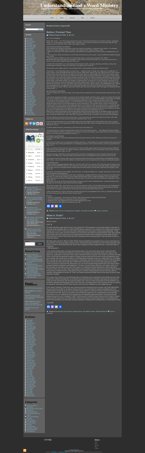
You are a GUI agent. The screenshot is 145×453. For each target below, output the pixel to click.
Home (52, 17)
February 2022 (31, 53)
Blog (82, 17)
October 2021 (30, 56)
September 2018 (31, 62)
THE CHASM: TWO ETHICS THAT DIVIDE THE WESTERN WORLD (35, 270)
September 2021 (31, 58)
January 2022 (30, 54)
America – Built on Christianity (32, 406)
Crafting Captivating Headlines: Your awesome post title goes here (34, 256)
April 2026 (29, 38)
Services (72, 17)
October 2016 (30, 85)
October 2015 (30, 103)
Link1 (70, 449)
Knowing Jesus (31, 423)
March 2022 (30, 51)
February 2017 (31, 78)
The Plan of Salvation (36, 288)
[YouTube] (41, 125)
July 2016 (29, 88)
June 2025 (30, 40)
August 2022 (30, 48)
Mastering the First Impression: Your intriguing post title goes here (34, 265)
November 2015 (31, 101)
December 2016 (31, 82)
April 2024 (29, 43)
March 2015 (30, 112)
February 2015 (31, 114)
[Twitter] (34, 125)
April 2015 (29, 111)
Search (27, 241)
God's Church (30, 419)
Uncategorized (31, 431)
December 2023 (31, 45)
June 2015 (30, 109)
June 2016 (30, 90)
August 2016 (30, 87)
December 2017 (31, 74)
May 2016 (29, 91)
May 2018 (29, 66)
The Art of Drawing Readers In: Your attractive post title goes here (34, 261)
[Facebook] (30, 125)
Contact (92, 17)
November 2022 (31, 46)
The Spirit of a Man (32, 427)
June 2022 (30, 50)
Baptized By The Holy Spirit (35, 408)
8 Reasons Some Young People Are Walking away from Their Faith (34, 275)
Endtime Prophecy (32, 411)
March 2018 (30, 69)
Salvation (29, 424)
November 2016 (31, 83)
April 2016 (29, 93)
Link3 (77, 449)
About (61, 17)
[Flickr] (37, 125)
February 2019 (31, 59)
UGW (26, 288)
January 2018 (30, 72)
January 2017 (30, 80)
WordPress (54, 452)
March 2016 (30, 95)
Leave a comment (102, 211)
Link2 (74, 449)
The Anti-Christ (31, 426)
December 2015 (31, 99)
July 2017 (29, 77)
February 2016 (31, 96)
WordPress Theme (63, 452)
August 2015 (30, 106)
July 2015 (29, 107)
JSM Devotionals (31, 421)
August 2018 (30, 64)
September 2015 (31, 104)
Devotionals (30, 410)
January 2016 (30, 98)
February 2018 (31, 70)
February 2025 (31, 42)
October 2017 (30, 75)
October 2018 (30, 61)
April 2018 (29, 67)
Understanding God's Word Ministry (79, 5)
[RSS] (26, 125)
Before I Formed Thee (59, 32)
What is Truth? (55, 215)
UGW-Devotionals (32, 429)
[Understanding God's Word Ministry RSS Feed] (24, 450)
